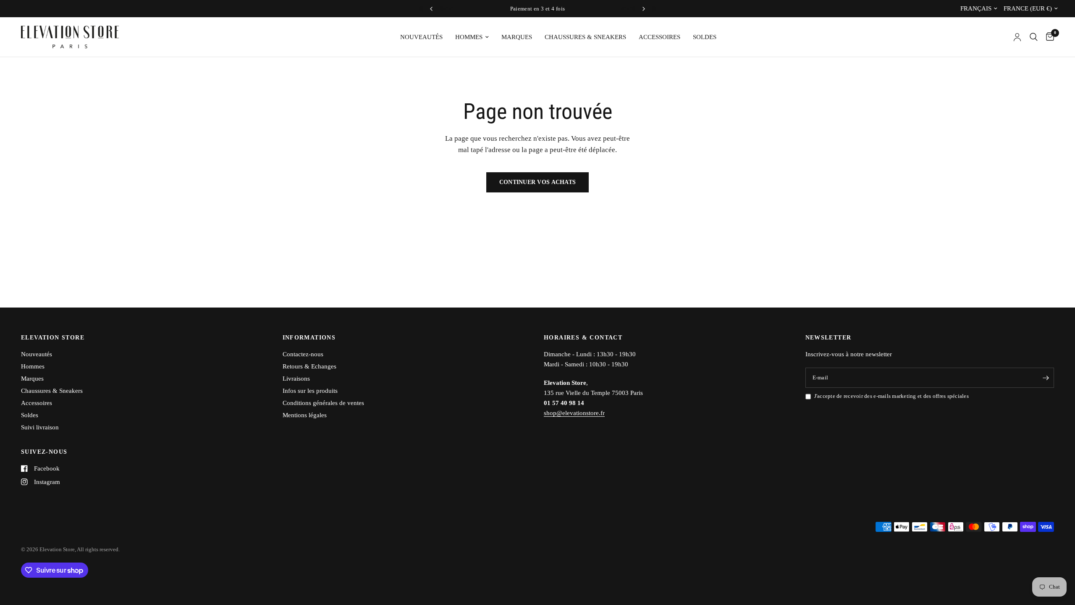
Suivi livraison (40, 427)
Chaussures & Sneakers (585, 37)
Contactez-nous (303, 354)
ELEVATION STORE (52, 338)
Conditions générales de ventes (323, 403)
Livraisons (296, 378)
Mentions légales (305, 415)
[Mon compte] (1017, 37)
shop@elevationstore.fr (574, 413)
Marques (516, 37)
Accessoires (659, 37)
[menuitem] (421, 37)
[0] (1048, 37)
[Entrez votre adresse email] (1045, 378)
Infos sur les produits (310, 390)
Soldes (704, 37)
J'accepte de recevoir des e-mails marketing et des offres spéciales (891, 396)
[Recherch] (1033, 37)
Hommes (468, 37)
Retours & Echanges (309, 366)
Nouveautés (421, 37)
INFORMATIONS (309, 338)
